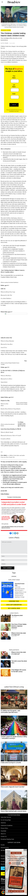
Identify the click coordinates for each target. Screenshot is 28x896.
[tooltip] (10, 533)
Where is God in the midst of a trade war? (18, 634)
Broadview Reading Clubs (7, 839)
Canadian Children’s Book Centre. (9, 277)
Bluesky (3, 864)
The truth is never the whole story (19, 661)
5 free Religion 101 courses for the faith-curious (18, 670)
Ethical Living (6, 30)
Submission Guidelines (6, 825)
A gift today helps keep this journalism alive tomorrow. (5, 518)
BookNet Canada (14, 116)
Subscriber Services (6, 817)
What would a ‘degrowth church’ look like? (12, 787)
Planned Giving (5, 847)
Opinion (14, 576)
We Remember (4, 850)
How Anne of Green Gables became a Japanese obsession (19, 625)
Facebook (3, 858)
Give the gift (6, 482)
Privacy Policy (4, 828)
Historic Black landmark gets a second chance (13, 811)
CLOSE (25, 850)
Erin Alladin (5, 43)
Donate (5, 480)
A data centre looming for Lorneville (11, 762)
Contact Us (3, 836)
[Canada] (4, 889)
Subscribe (5, 475)
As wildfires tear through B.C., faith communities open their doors (10, 711)
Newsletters (4, 856)
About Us (3, 833)
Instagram (3, 861)
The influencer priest (17, 615)
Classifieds (3, 831)
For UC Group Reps (6, 820)
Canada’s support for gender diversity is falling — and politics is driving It (14, 737)
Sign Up (14, 104)
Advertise (3, 822)
